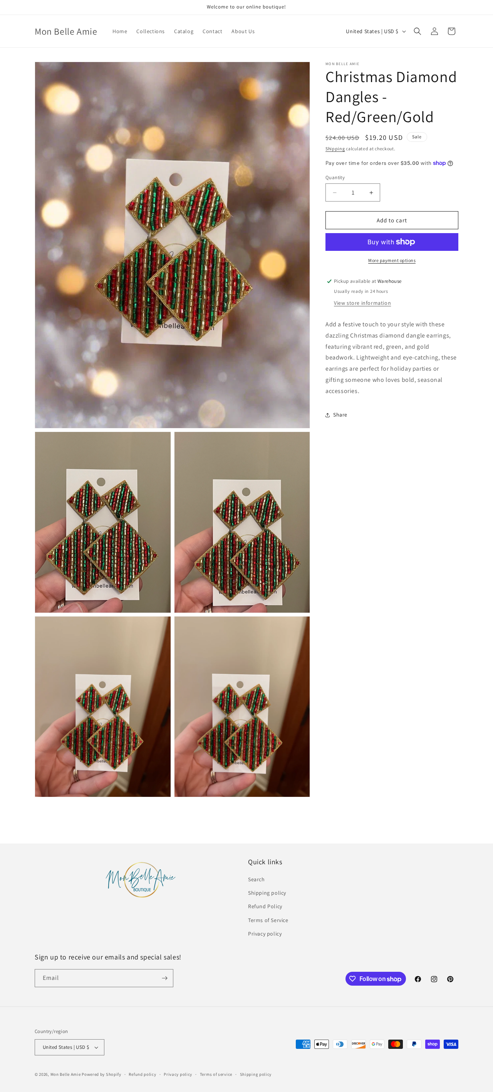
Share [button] (340, 414)
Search (256, 879)
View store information (362, 302)
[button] (417, 31)
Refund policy (142, 1074)
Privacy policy (265, 934)
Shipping (335, 148)
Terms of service (216, 1074)
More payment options (392, 260)
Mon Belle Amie (65, 1074)
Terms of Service (268, 920)
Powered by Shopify (101, 1074)
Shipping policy (267, 893)
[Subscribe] (164, 978)
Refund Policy (265, 906)
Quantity (335, 177)
